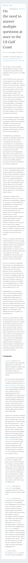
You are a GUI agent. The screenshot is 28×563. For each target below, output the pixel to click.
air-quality (9, 58)
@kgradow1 (14, 522)
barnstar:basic (17, 58)
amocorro (9, 486)
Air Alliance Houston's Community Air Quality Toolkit (15, 385)
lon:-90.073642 (20, 60)
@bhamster (8, 488)
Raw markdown (20, 9)
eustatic (6, 52)
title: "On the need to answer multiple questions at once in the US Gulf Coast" (12, 9)
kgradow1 (9, 360)
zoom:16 (5, 60)
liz (7, 551)
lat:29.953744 (11, 60)
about (10, 5)
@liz (6, 553)
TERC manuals (9, 439)
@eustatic (10, 528)
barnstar (15, 553)
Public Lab (5, 5)
